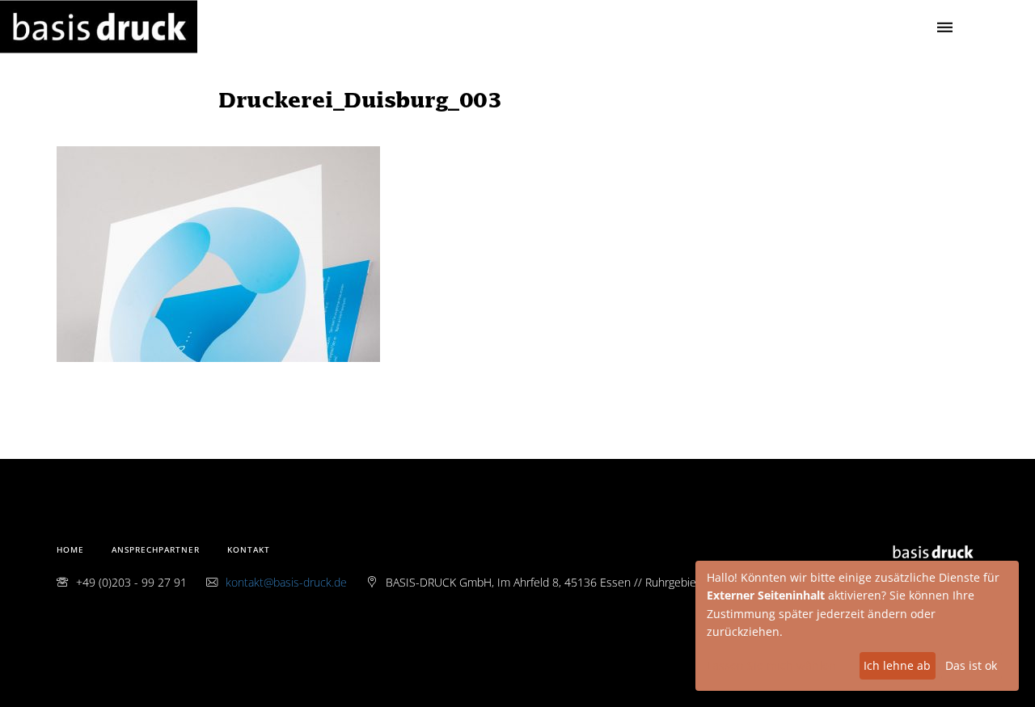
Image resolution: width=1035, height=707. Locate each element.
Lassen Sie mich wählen (771, 665)
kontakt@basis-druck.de (286, 582)
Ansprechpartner (156, 549)
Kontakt (248, 549)
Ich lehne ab (897, 665)
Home (70, 549)
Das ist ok (971, 665)
